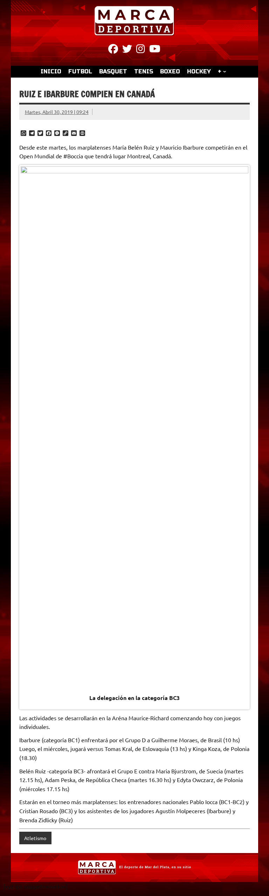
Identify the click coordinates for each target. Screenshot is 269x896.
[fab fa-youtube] (154, 49)
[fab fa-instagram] (140, 49)
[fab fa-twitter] (127, 49)
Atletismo (35, 838)
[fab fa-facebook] (113, 49)
